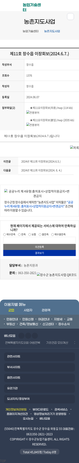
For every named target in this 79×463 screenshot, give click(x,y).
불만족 (45, 234)
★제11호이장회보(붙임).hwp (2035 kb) (52, 120)
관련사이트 (13, 356)
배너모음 (45, 418)
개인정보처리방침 (16, 409)
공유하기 (70, 16)
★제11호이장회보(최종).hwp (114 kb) (51, 108)
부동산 (10, 324)
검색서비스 (61, 409)
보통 (33, 234)
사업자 (28, 310)
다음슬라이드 (28, 336)
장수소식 (64, 324)
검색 (74, 5)
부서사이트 (13, 367)
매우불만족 (60, 234)
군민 (11, 310)
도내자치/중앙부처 (18, 399)
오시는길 (28, 418)
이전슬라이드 (21, 336)
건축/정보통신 (28, 324)
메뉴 (61, 5)
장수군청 (12, 6)
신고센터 (48, 324)
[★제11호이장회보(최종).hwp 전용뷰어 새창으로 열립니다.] (32, 112)
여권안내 (43, 319)
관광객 (46, 310)
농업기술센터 (32, 6)
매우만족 (10, 234)
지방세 (58, 319)
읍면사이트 (13, 377)
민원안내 (12, 319)
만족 (23, 234)
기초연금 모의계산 (57, 343)
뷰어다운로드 (40, 409)
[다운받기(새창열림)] (28, 108)
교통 (70, 319)
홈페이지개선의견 (17, 414)
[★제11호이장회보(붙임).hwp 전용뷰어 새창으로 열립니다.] (32, 124)
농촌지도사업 (52, 31)
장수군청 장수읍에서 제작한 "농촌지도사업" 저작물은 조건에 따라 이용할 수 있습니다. (38, 206)
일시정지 (35, 336)
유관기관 (12, 388)
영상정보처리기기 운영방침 (50, 414)
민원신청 (28, 319)
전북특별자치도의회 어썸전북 (22, 343)
